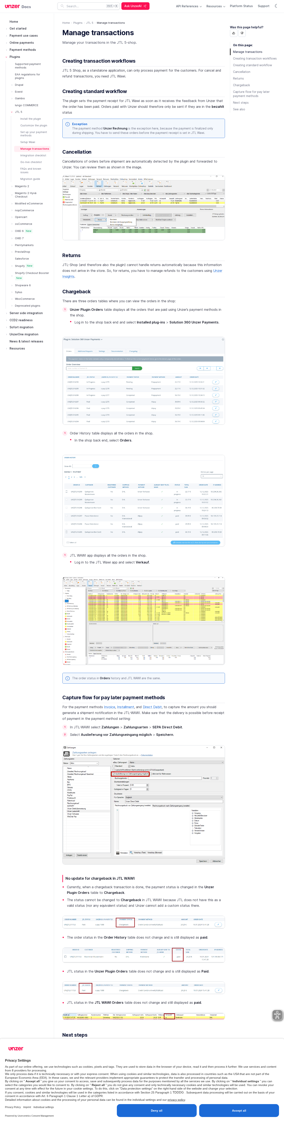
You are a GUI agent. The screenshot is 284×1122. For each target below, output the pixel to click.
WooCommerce (25, 299)
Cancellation (76, 152)
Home (14, 21)
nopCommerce (24, 210)
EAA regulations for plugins (27, 76)
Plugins (15, 56)
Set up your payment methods (33, 134)
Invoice (109, 707)
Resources (214, 6)
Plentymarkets (24, 245)
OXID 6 (23, 231)
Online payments (22, 43)
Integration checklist (33, 155)
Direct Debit (152, 707)
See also (239, 109)
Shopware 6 (23, 285)
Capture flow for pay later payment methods (113, 697)
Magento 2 (22, 186)
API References (187, 6)
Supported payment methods (28, 65)
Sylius (18, 292)
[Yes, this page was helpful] (233, 33)
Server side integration (26, 313)
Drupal (19, 85)
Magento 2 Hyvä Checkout (25, 194)
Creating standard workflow (94, 91)
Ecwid (18, 91)
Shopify (23, 265)
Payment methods (23, 50)
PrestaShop (22, 252)
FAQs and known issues (30, 170)
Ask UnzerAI (133, 6)
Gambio (20, 98)
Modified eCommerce (29, 203)
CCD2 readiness (21, 320)
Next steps (75, 1035)
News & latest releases (26, 341)
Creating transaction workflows (99, 61)
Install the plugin (30, 118)
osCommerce (23, 223)
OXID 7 (19, 238)
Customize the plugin (33, 125)
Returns (71, 255)
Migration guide (30, 178)
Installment (125, 707)
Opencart (21, 217)
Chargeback (76, 292)
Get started (18, 28)
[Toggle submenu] (6, 28)
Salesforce (22, 258)
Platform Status (241, 6)
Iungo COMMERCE (26, 105)
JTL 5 (18, 112)
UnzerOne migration (24, 334)
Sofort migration (21, 327)
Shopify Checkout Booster (32, 275)
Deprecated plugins (27, 305)
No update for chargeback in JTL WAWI (100, 878)
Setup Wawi (27, 142)
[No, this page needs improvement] (242, 33)
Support (263, 6)
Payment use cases (24, 35)
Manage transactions (34, 149)
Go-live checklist (31, 162)
